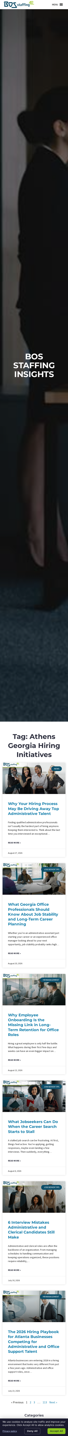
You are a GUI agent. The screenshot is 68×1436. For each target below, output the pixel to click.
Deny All (32, 1431)
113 (45, 1402)
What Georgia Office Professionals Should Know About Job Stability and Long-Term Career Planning (33, 914)
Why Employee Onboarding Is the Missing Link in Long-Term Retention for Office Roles (33, 1025)
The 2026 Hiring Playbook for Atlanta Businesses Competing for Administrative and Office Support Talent (33, 1342)
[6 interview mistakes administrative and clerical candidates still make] (34, 1197)
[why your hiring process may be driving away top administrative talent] (34, 778)
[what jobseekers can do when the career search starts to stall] (34, 1096)
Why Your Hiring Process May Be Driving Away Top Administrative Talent (33, 808)
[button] (55, 4)
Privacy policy (10, 1431)
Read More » (14, 842)
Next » (53, 1402)
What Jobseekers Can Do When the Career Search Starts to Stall (33, 1126)
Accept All (56, 1431)
